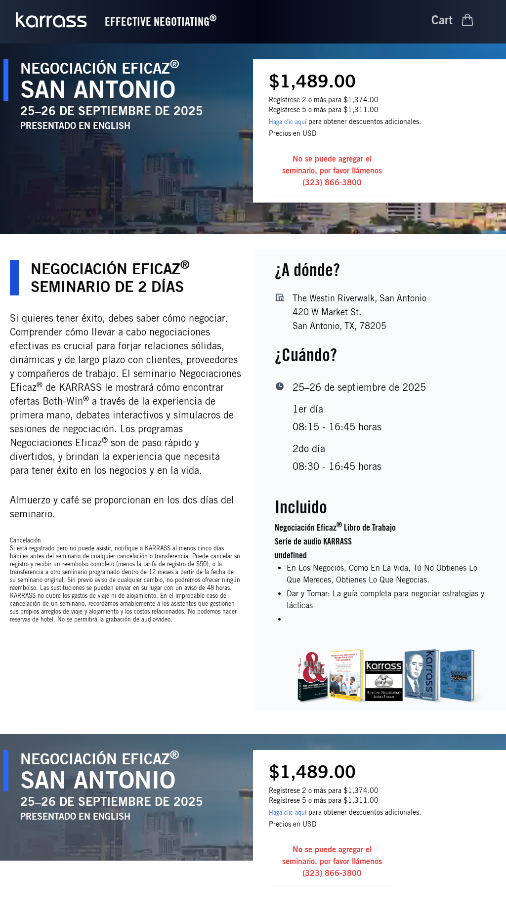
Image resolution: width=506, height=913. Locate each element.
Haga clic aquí (287, 121)
